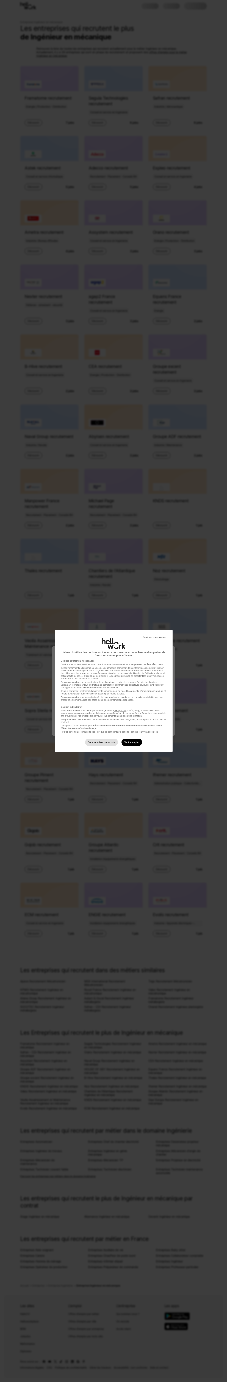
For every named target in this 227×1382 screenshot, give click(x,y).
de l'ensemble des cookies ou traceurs (97, 668)
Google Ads (120, 710)
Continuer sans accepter (154, 637)
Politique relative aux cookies (144, 732)
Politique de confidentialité (108, 732)
